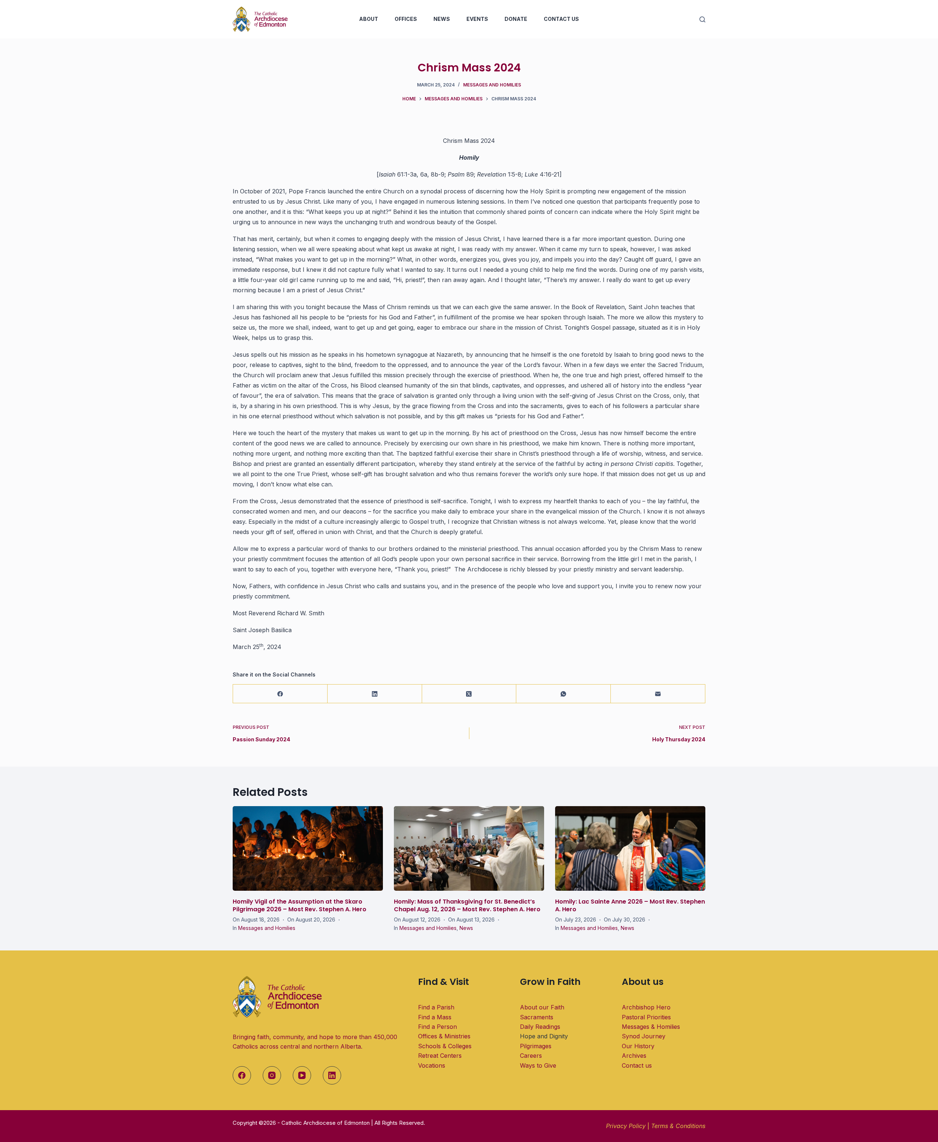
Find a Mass (434, 1017)
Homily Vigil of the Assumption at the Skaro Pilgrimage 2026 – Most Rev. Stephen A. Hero (299, 905)
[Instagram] (272, 1075)
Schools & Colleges (445, 1046)
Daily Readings (540, 1026)
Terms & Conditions (678, 1126)
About (368, 19)
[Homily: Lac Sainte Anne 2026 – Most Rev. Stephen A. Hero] (630, 848)
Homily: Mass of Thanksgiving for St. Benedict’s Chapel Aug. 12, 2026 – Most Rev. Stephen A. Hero (467, 905)
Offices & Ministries (444, 1036)
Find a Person (437, 1026)
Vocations (431, 1065)
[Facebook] (280, 694)
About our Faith (542, 1007)
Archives (634, 1055)
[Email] (658, 694)
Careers (531, 1055)
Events (477, 19)
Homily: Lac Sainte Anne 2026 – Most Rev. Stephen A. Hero (630, 905)
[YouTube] (302, 1075)
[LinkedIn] (375, 694)
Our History (638, 1046)
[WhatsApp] (563, 694)
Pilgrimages (535, 1046)
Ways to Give (538, 1065)
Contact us (637, 1065)
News (441, 19)
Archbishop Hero (646, 1007)
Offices (406, 19)
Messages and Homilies (492, 85)
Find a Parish (436, 1007)
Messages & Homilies (651, 1026)
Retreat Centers (440, 1055)
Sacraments (536, 1017)
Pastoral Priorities (646, 1017)
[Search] (702, 19)
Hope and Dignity (544, 1036)
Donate (516, 19)
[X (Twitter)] (469, 694)
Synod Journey (643, 1036)
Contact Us (561, 19)
